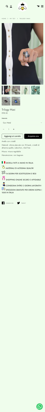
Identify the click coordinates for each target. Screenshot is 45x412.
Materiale (4, 118)
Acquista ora (33, 136)
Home (4, 19)
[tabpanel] (22, 54)
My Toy (12, 19)
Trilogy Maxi (25, 19)
